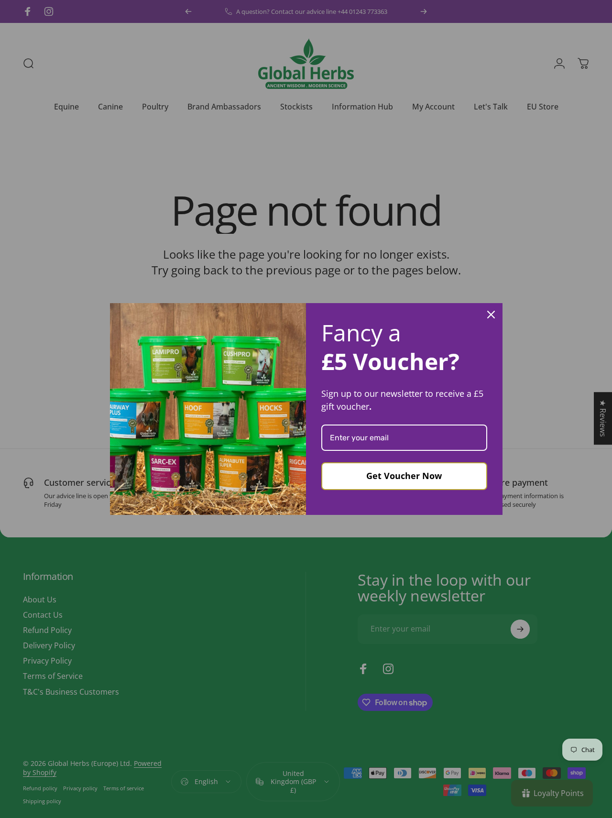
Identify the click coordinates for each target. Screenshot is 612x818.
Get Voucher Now (404, 475)
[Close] (491, 314)
